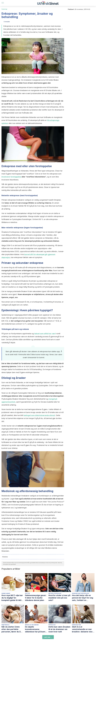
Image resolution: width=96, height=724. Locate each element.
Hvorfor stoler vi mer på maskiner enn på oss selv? (59, 597)
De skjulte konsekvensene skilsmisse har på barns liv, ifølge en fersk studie (36, 629)
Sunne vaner (6, 593)
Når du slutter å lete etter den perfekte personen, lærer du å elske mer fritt (11, 629)
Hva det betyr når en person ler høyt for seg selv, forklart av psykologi (82, 597)
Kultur (27, 593)
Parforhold (5, 625)
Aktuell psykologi (54, 593)
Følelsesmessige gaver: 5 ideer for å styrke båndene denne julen (35, 597)
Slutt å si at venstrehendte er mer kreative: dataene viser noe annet (82, 629)
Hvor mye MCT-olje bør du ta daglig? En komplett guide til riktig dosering (12, 597)
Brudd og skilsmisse (32, 625)
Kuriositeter (76, 625)
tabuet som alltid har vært (45, 334)
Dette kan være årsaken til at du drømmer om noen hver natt (59, 629)
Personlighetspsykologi (80, 593)
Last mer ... (48, 637)
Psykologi (4, 9)
